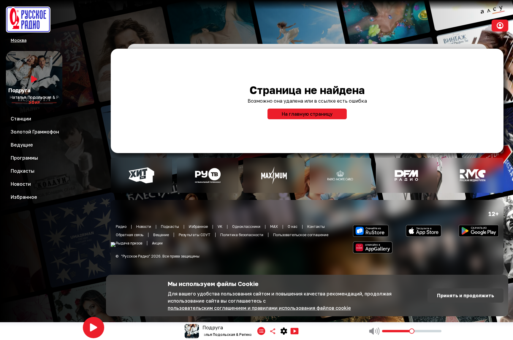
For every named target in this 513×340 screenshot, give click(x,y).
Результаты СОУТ (194, 235)
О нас (292, 226)
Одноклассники (246, 226)
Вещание (161, 235)
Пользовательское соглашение (300, 235)
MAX (274, 226)
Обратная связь (129, 235)
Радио (121, 226)
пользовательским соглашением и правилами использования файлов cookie (259, 308)
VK (220, 226)
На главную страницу (307, 114)
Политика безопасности (241, 235)
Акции (157, 243)
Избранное (198, 226)
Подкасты (170, 226)
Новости (143, 226)
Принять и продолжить (465, 295)
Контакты (316, 226)
